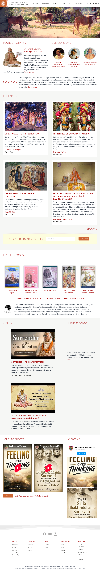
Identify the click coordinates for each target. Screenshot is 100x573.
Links (79, 557)
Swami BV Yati (10, 212)
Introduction (15, 545)
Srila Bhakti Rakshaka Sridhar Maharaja (74, 64)
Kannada (27, 298)
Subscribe (8, 495)
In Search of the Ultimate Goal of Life (31, 292)
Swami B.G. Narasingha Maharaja (15, 555)
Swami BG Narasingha (13, 150)
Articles (30, 545)
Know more (29, 72)
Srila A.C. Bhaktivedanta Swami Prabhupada (58, 64)
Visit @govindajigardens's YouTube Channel (31, 496)
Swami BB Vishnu (59, 152)
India (62, 545)
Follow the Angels (50, 290)
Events (47, 545)
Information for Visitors (82, 553)
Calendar (81, 549)
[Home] (15, 3)
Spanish (58, 298)
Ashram (35, 3)
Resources (78, 3)
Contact (80, 559)
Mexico (63, 550)
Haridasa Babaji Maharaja (62, 219)
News (55, 3)
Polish (65, 298)
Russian (50, 298)
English (19, 298)
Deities (14, 547)
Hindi (42, 298)
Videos (30, 550)
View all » (92, 229)
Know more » (33, 87)
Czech (35, 298)
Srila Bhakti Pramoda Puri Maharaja (90, 63)
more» (69, 360)
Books (30, 547)
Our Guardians (16, 550)
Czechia (63, 553)
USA (62, 547)
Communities (66, 3)
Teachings (45, 3)
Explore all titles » (77, 298)
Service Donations (81, 546)
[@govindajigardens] (71, 448)
